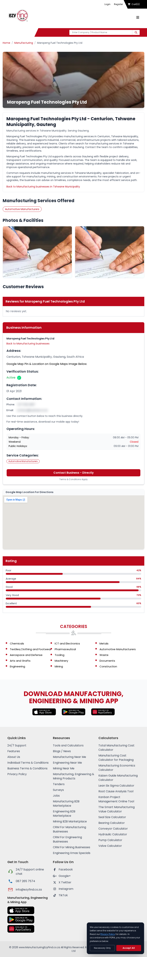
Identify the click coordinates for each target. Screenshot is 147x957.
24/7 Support (16, 745)
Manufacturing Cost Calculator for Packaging (116, 757)
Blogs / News (62, 751)
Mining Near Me (63, 768)
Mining (59, 666)
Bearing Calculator (111, 823)
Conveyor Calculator (113, 829)
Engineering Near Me (67, 763)
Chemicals (17, 643)
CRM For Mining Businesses (71, 847)
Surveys (58, 790)
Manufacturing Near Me (69, 757)
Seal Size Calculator (112, 817)
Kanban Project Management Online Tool (116, 799)
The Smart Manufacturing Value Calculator (116, 809)
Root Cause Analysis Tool (115, 791)
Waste (103, 655)
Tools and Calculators (68, 745)
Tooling (59, 655)
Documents (107, 661)
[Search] (136, 32)
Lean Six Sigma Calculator (116, 786)
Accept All (129, 947)
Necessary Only (102, 947)
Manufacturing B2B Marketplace (66, 803)
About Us (13, 757)
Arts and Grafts (20, 661)
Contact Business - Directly (73, 473)
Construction (108, 666)
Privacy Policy (17, 774)
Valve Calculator (110, 846)
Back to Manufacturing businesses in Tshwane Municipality (43, 186)
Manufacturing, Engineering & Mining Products (73, 776)
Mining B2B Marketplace (70, 821)
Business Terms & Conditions (27, 768)
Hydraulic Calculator (112, 834)
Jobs (56, 796)
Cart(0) (136, 4)
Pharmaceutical (65, 649)
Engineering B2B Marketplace (64, 813)
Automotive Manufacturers (22, 209)
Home (6, 43)
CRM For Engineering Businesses (67, 839)
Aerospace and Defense (26, 655)
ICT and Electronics (67, 643)
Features (13, 751)
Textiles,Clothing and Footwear (30, 649)
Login (107, 4)
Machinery (61, 661)
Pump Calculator (110, 840)
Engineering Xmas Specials (71, 853)
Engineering (17, 666)
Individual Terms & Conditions (28, 763)
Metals (103, 643)
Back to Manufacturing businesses (27, 343)
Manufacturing (23, 43)
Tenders (59, 784)
